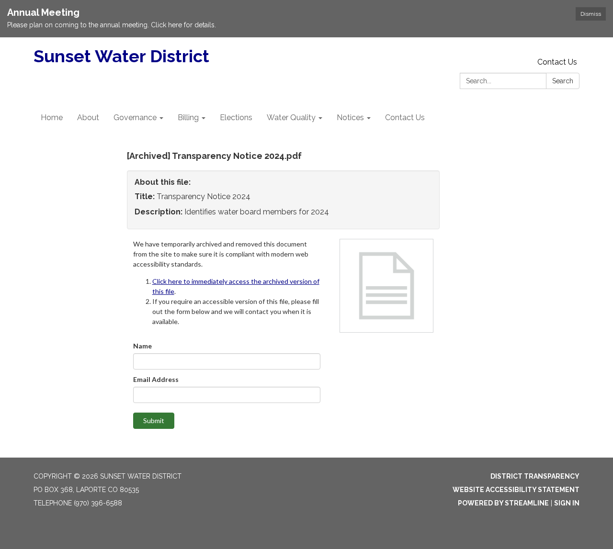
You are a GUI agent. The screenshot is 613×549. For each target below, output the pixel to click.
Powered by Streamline (503, 503)
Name (142, 346)
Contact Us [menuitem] (405, 117)
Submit (153, 420)
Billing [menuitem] (188, 117)
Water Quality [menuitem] (291, 117)
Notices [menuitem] (350, 117)
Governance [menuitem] (135, 117)
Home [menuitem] (52, 117)
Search (562, 81)
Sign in (566, 503)
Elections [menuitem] (236, 117)
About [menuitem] (88, 117)
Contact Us (557, 62)
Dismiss (590, 14)
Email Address (156, 379)
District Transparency (534, 476)
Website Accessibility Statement (516, 489)
